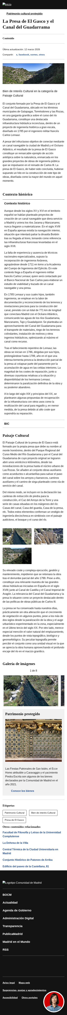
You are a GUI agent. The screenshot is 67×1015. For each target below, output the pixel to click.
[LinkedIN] (46, 961)
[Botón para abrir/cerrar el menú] (62, 4)
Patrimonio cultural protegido (25, 13)
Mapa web (24, 982)
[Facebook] (7, 961)
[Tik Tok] (7, 970)
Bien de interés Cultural (43, 812)
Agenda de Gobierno (17, 910)
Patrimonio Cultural (14, 812)
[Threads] (36, 970)
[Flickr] (16, 970)
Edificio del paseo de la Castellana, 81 (26, 866)
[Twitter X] (26, 961)
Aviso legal (9, 982)
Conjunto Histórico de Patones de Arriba (28, 859)
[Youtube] (36, 961)
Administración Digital (18, 918)
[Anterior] (4, 670)
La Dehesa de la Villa (15, 842)
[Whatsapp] (55, 961)
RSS (6, 949)
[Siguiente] (63, 670)
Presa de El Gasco (14, 820)
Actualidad (10, 902)
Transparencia (12, 926)
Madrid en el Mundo (16, 941)
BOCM (7, 894)
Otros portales (30, 997)
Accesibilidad (10, 997)
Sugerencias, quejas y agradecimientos (24, 990)
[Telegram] (26, 970)
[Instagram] (16, 961)
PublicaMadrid (13, 934)
